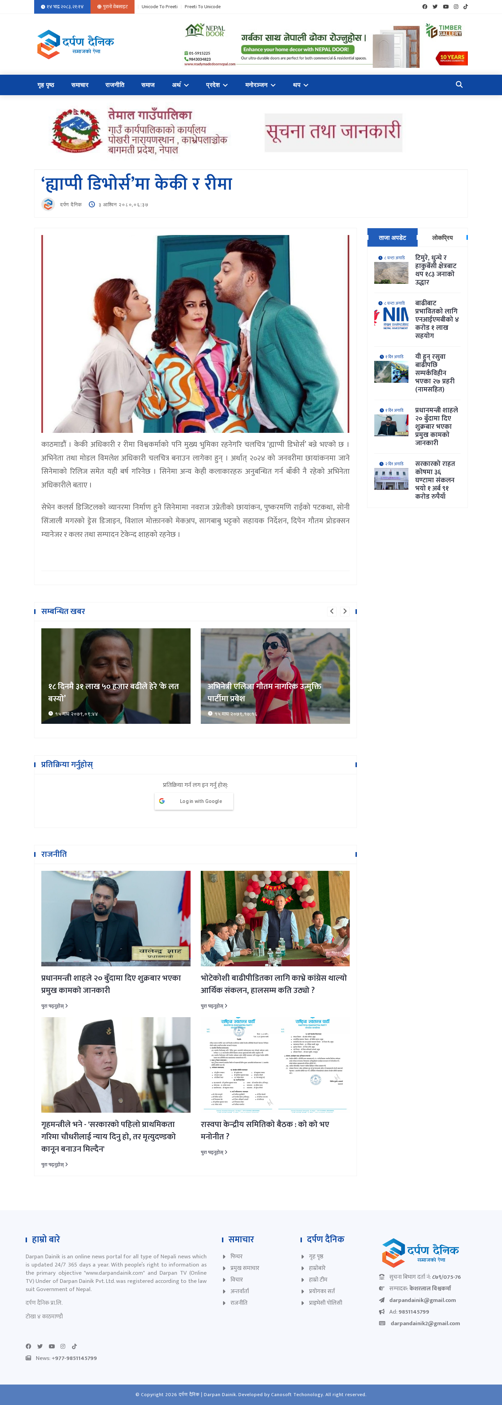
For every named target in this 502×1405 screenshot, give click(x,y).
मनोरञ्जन (257, 85)
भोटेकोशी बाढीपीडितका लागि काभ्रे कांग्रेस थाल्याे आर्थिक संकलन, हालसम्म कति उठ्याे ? (274, 984)
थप (297, 85)
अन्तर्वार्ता (240, 1291)
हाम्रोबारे (317, 1268)
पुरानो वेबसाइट (115, 7)
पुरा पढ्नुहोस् (53, 1006)
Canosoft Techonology (297, 1395)
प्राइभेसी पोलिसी (325, 1303)
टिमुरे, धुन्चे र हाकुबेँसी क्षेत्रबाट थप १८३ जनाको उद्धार (436, 270)
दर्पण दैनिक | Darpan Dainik (207, 1395)
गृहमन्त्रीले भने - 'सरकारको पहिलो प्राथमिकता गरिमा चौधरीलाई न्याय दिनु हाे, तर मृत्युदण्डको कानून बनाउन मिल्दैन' (108, 1136)
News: (66, 1358)
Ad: (409, 1312)
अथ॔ (176, 85)
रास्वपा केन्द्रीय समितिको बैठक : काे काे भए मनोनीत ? (265, 1130)
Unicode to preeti (160, 6)
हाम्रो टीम (318, 1280)
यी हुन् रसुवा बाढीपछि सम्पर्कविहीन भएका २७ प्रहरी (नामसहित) (435, 373)
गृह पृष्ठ (46, 85)
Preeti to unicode (203, 6)
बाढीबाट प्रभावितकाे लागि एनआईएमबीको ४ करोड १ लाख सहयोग (437, 319)
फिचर (236, 1257)
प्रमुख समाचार (245, 1268)
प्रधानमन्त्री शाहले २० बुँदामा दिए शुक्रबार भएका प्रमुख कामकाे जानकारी (111, 984)
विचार (237, 1280)
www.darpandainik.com (114, 1273)
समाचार (79, 85)
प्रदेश (213, 85)
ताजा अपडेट (392, 237)
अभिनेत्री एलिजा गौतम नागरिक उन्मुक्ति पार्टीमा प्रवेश (105, 692)
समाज (148, 85)
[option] (116, 676)
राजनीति (115, 85)
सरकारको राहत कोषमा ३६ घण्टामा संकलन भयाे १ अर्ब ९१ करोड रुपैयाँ (435, 480)
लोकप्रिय (442, 237)
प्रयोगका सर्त (322, 1291)
